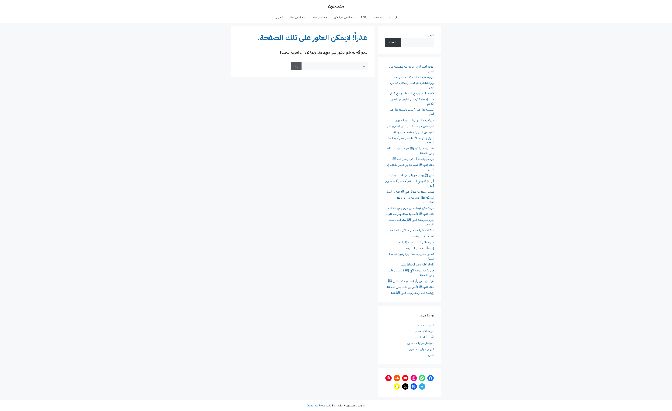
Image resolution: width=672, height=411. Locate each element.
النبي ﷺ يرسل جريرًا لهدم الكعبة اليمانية (411, 175)
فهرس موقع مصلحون (421, 349)
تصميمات (377, 17)
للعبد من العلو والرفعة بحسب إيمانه (413, 132)
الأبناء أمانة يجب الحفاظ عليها (417, 264)
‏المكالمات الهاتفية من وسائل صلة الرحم (412, 230)
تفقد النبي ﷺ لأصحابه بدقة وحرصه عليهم (410, 214)
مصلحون (336, 6)
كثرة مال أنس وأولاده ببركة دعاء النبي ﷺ (411, 281)
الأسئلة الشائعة (425, 337)
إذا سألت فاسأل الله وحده (419, 248)
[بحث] (296, 66)
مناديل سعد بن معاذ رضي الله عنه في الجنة (410, 191)
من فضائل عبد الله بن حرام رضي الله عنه (411, 208)
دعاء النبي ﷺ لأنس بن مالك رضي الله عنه (410, 287)
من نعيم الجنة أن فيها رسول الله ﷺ (413, 159)
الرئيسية (393, 17)
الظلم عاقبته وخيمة (423, 236)
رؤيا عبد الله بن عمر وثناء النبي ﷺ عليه (412, 293)
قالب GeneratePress (319, 405)
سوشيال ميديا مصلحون (420, 343)
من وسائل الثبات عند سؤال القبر (416, 242)
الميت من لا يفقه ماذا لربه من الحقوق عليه (410, 126)
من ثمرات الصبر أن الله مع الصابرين (414, 120)
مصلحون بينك (297, 17)
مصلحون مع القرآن (344, 17)
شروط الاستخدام (424, 331)
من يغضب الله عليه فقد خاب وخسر (414, 77)
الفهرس (279, 17)
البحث (430, 35)
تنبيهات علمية (426, 325)
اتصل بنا (429, 355)
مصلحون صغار (319, 17)
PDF (363, 17)
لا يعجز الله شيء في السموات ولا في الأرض (411, 93)
